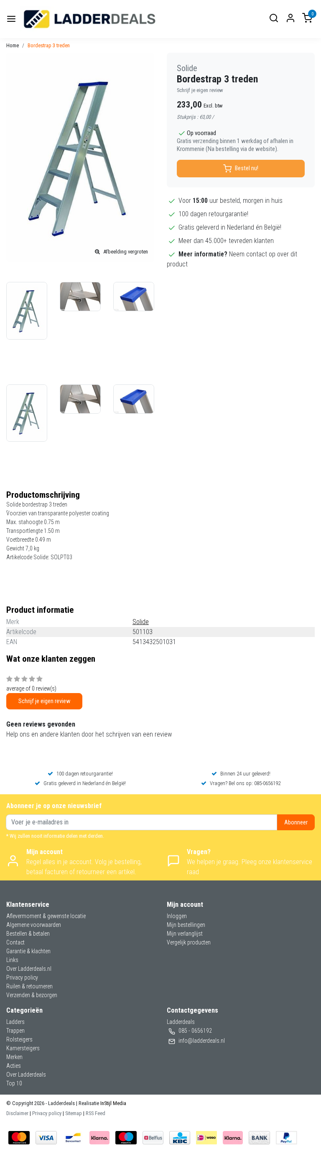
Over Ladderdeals (26, 1074)
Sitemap (73, 1113)
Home (12, 45)
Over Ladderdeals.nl (28, 968)
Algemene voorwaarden (33, 924)
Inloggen (177, 916)
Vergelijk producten (189, 942)
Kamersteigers (23, 1048)
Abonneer (296, 822)
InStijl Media (112, 1103)
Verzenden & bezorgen (31, 995)
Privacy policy (22, 977)
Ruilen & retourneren (29, 986)
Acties (13, 1065)
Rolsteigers (19, 1039)
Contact (15, 942)
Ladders (15, 1021)
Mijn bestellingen (186, 924)
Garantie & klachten (28, 951)
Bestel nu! (246, 168)
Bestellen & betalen (28, 933)
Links (12, 960)
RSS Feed (95, 1113)
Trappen (15, 1030)
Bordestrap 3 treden (49, 45)
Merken (14, 1057)
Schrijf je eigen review (200, 90)
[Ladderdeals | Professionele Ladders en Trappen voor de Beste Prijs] (90, 19)
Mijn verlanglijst (185, 933)
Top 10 (14, 1083)
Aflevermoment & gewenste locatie (46, 916)
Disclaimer (17, 1113)
